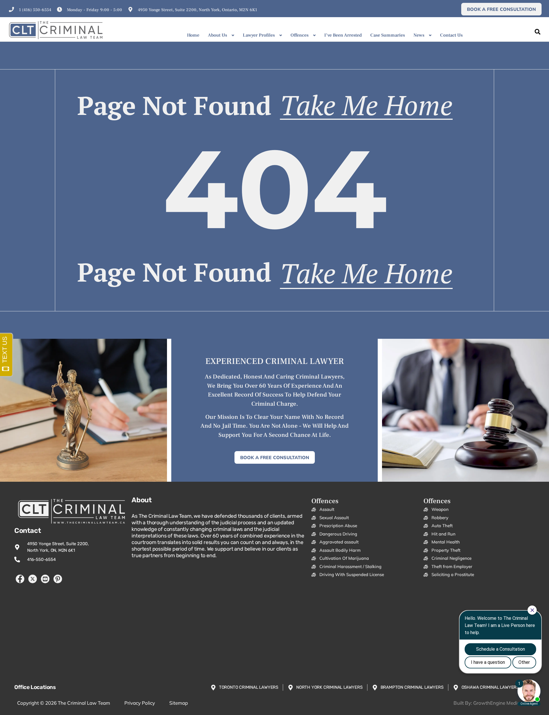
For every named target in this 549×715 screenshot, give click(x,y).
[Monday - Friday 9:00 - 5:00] (59, 9)
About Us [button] (217, 35)
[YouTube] (45, 579)
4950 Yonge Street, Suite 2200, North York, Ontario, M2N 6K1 (197, 10)
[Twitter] (32, 579)
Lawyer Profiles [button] (259, 35)
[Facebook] (20, 579)
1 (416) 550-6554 (35, 10)
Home (193, 35)
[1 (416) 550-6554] (11, 9)
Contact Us (451, 35)
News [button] (418, 35)
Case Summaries (387, 35)
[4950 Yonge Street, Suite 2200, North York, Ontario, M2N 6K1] (130, 9)
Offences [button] (300, 35)
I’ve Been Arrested (343, 35)
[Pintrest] (57, 579)
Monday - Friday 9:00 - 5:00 (94, 10)
